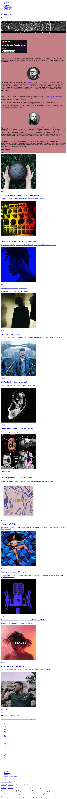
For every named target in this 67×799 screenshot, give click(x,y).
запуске (28, 82)
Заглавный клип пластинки (53, 96)
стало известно (11, 141)
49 (5, 731)
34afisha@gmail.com (6, 782)
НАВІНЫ (7, 5)
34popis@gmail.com (10, 779)
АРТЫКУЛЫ (8, 7)
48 (5, 729)
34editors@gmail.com (7, 785)
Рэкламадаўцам (8, 774)
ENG (10, 14)
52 (5, 736)
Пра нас (6, 771)
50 (5, 733)
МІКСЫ (6, 3)
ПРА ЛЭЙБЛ (8, 8)
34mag (7, 29)
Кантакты (7, 773)
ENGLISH (7, 10)
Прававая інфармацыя (10, 776)
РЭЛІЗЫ (6, 2)
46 (5, 726)
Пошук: (3, 17)
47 (5, 728)
